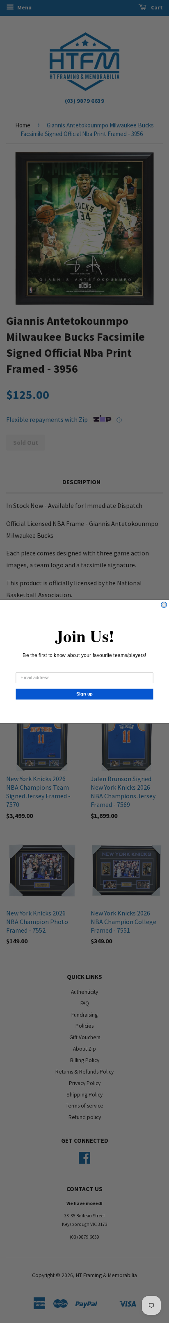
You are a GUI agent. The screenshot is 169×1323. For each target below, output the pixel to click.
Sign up (84, 693)
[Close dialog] (164, 604)
